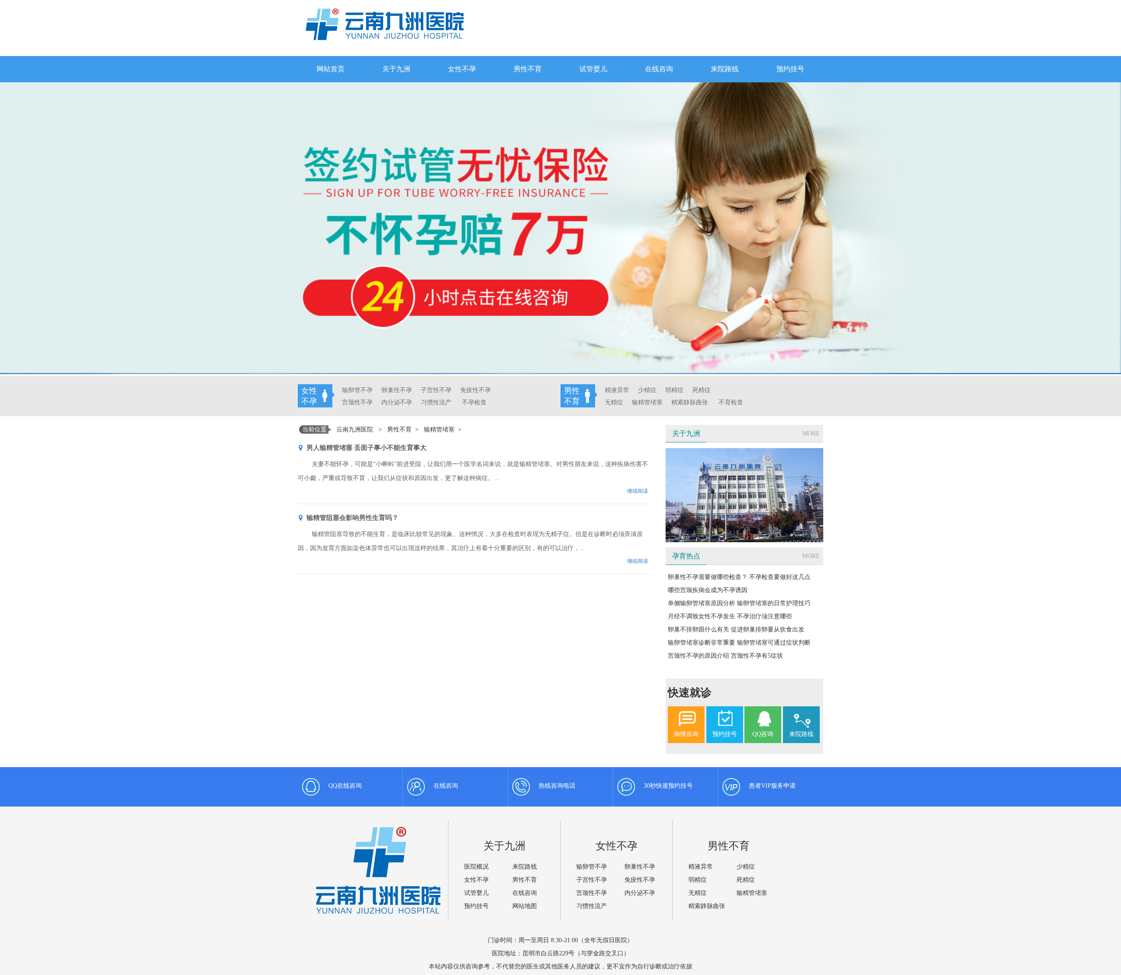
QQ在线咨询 (345, 785)
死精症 (701, 390)
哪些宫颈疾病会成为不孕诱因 (707, 590)
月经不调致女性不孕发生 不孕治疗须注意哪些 (730, 616)
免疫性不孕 (475, 390)
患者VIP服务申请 (772, 785)
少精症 (647, 390)
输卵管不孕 (357, 390)
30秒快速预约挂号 (668, 785)
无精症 (614, 402)
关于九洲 (396, 69)
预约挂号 (790, 69)
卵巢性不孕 (396, 390)
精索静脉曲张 (689, 402)
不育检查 (731, 402)
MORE (811, 433)
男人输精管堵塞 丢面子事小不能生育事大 (367, 447)
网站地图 (524, 906)
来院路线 (725, 69)
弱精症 (674, 390)
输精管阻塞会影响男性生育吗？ (352, 517)
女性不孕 (462, 69)
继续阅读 (637, 491)
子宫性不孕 (436, 390)
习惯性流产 (436, 402)
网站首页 (331, 69)
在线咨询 (659, 69)
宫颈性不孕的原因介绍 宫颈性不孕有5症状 (725, 655)
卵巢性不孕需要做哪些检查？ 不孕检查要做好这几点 (739, 577)
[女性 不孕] (499, 387)
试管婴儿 (593, 69)
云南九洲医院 (354, 429)
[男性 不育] (751, 387)
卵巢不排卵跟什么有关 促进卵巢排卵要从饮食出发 (736, 629)
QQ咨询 (762, 734)
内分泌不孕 (396, 402)
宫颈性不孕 (357, 402)
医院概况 (476, 866)
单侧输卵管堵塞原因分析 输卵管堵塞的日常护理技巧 (739, 603)
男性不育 (528, 69)
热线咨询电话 (557, 785)
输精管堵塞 (647, 402)
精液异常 (617, 390)
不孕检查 (474, 402)
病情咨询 (686, 734)
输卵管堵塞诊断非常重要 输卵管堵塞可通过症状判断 (739, 642)
